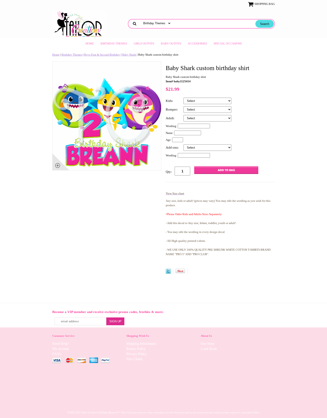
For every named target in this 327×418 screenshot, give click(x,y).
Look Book (209, 349)
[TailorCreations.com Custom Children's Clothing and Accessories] (79, 23)
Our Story (208, 343)
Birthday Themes (114, 43)
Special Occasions (228, 43)
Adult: (170, 118)
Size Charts (134, 359)
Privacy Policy (136, 354)
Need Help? (60, 343)
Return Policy (136, 349)
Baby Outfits (171, 43)
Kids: (170, 101)
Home (89, 43)
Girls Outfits (144, 43)
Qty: (169, 172)
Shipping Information (141, 343)
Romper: (172, 109)
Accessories (197, 43)
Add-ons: (173, 147)
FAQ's (56, 354)
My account (60, 349)
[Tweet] (168, 273)
